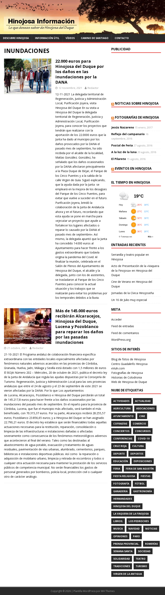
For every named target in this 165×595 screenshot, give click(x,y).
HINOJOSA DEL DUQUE (126, 506)
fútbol (140, 483)
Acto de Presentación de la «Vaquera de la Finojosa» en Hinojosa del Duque (135, 270)
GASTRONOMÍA (142, 491)
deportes (136, 453)
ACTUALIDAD (143, 401)
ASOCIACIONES (145, 408)
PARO (136, 536)
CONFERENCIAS (122, 438)
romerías (151, 544)
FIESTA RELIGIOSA (124, 476)
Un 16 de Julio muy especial (129, 300)
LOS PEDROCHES (139, 521)
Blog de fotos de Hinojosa (128, 359)
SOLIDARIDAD (121, 558)
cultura (138, 446)
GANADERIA (120, 491)
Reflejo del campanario (128, 134)
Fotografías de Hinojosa (137, 117)
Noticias (151, 528)
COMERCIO (139, 423)
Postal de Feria (122, 145)
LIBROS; (118, 521)
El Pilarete (118, 159)
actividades (121, 401)
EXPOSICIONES (143, 461)
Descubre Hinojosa (16, 38)
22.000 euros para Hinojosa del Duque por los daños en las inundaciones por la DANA (79, 71)
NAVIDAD (134, 528)
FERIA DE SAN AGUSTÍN (140, 468)
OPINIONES (120, 536)
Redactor (93, 88)
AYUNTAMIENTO (123, 416)
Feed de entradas (122, 326)
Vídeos (70, 38)
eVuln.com (118, 368)
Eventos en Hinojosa (133, 168)
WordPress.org (121, 340)
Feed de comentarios (125, 333)
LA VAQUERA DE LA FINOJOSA (131, 513)
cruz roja (120, 446)
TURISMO (141, 566)
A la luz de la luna (124, 152)
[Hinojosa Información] (82, 32)
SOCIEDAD (144, 551)
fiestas (145, 476)
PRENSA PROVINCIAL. (126, 544)
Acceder (116, 319)
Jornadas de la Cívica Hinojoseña (132, 293)
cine (142, 416)
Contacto (122, 38)
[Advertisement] (136, 77)
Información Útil (47, 38)
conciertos (121, 431)
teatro (140, 558)
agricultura (122, 408)
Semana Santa (122, 551)
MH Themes (107, 591)
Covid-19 (144, 438)
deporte (119, 453)
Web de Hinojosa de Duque (129, 382)
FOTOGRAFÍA (121, 483)
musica (118, 528)
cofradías (120, 423)
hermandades (122, 498)
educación (120, 461)
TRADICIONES (121, 566)
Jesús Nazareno (122, 127)
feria (116, 468)
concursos (143, 431)
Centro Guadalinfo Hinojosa (129, 364)
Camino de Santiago (94, 38)
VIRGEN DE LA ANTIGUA (127, 574)
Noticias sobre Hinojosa (137, 103)
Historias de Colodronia (126, 377)
